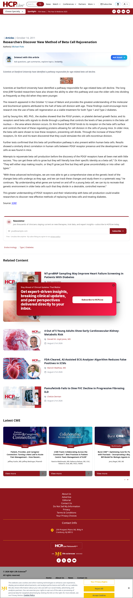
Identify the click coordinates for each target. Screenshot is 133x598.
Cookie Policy (29, 595)
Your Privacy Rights (99, 582)
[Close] (129, 588)
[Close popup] (113, 285)
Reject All (99, 588)
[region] (66, 588)
